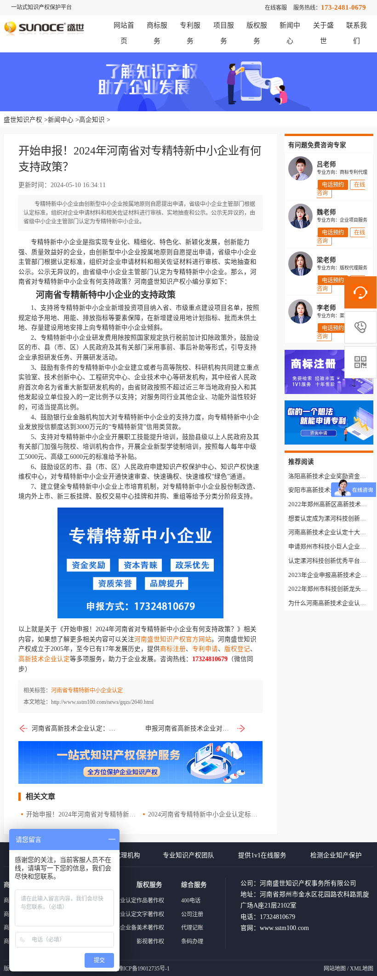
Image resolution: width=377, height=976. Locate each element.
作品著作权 (150, 900)
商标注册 (173, 648)
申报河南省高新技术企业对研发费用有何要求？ (195, 728)
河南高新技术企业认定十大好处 (330, 532)
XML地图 (361, 968)
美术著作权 (150, 928)
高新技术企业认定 (44, 659)
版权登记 (237, 648)
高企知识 (92, 119)
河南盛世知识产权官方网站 (172, 639)
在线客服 (276, 8)
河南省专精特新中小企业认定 (87, 690)
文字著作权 (150, 914)
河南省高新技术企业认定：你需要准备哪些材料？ (75, 728)
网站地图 (335, 968)
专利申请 (205, 648)
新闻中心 (61, 119)
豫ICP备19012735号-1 (144, 968)
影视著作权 (150, 941)
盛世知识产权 (23, 119)
